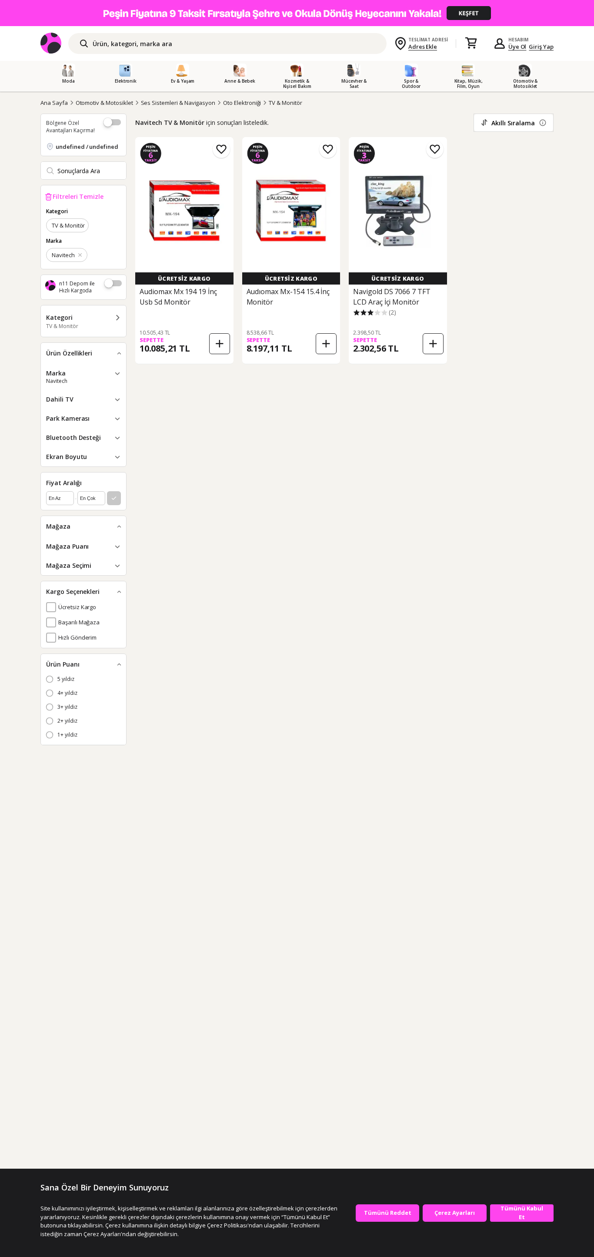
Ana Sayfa (54, 103)
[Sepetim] (471, 43)
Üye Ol (517, 46)
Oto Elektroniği (242, 103)
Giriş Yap (541, 46)
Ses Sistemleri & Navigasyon (178, 103)
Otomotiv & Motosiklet (104, 103)
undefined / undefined (87, 147)
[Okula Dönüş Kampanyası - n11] (297, 13)
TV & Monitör (285, 103)
